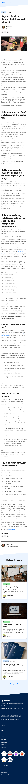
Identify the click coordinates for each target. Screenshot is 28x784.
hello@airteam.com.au (16, 528)
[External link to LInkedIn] (7, 766)
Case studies (4, 728)
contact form (11, 530)
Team (2, 737)
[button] (25, 2)
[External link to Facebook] (2, 766)
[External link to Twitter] (4, 766)
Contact (3, 747)
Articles (3, 734)
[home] (6, 2)
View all (14, 684)
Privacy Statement (5, 774)
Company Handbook (4, 743)
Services (3, 725)
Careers (3, 740)
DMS (2, 731)
